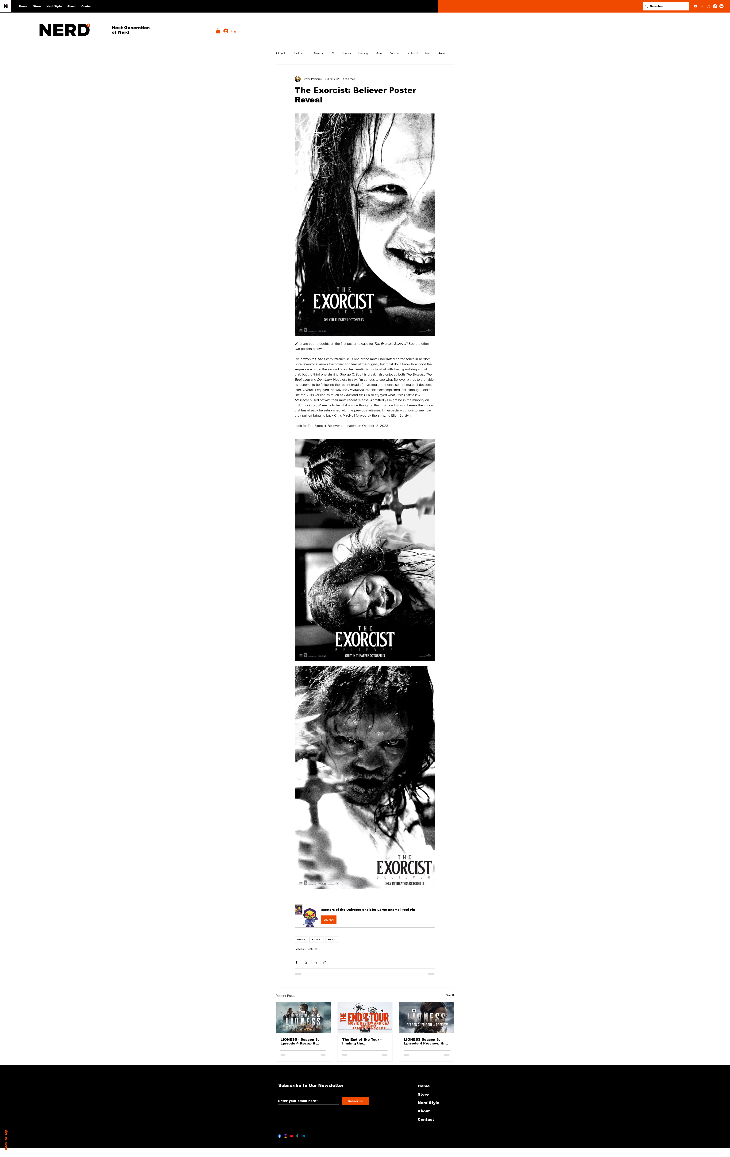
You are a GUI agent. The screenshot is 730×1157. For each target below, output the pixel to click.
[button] (54, 6)
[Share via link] (324, 962)
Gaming (363, 53)
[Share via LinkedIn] (315, 962)
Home (424, 1086)
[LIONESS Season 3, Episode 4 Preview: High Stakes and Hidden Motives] (426, 1017)
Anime (442, 53)
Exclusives (300, 53)
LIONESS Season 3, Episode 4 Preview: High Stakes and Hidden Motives (426, 1041)
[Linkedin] (303, 1136)
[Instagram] (708, 6)
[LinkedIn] (721, 6)
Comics (346, 53)
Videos (394, 53)
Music (379, 53)
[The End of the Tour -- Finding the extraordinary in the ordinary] (365, 1017)
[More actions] (433, 79)
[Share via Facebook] (296, 962)
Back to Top (6, 1140)
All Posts (281, 53)
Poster (331, 939)
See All (450, 995)
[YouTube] (696, 6)
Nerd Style (428, 1103)
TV (332, 53)
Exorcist (316, 939)
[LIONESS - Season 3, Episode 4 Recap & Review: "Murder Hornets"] (303, 1017)
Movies (318, 53)
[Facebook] (702, 6)
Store (423, 1094)
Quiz (428, 53)
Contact (426, 1119)
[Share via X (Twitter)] (306, 962)
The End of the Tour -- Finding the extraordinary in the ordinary (362, 1041)
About (424, 1111)
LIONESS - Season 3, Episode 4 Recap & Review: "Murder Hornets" (299, 1041)
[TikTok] (715, 6)
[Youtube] (291, 1136)
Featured (412, 53)
